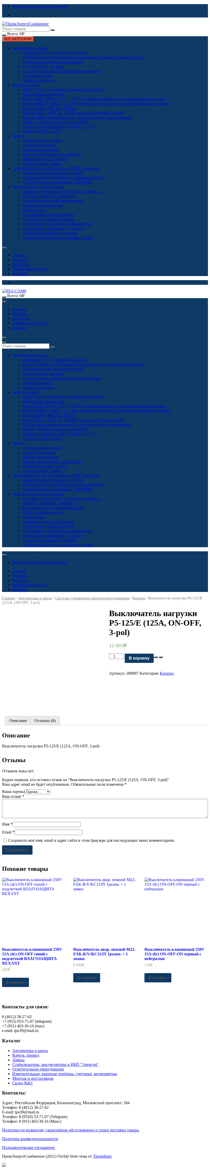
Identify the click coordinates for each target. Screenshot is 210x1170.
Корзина (19, 273)
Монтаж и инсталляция (32, 1078)
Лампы (18, 136)
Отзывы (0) (45, 720)
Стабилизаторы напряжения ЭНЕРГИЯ (57, 182)
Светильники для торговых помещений (57, 224)
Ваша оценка (13, 791)
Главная (19, 255)
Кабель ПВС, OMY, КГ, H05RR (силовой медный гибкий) (73, 113)
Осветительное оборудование (38, 187)
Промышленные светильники (49, 214)
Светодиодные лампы (42, 163)
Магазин (19, 260)
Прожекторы (34, 210)
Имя (7, 824)
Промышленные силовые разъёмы (53, 62)
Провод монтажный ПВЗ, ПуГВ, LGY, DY (60, 126)
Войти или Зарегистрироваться (39, 6)
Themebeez (102, 1156)
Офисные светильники (43, 205)
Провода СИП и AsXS (42, 131)
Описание (18, 720)
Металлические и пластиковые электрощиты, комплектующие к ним (83, 57)
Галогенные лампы (39, 145)
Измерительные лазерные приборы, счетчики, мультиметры (64, 1074)
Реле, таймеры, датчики (43, 66)
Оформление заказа (29, 269)
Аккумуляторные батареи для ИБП (53, 173)
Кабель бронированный (43, 94)
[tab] (18, 720)
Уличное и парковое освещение (50, 233)
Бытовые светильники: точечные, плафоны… (62, 191)
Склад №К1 (22, 1083)
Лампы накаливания (40, 150)
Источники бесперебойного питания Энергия (63, 177)
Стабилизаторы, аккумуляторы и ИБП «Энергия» (55, 168)
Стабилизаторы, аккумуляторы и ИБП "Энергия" (55, 1064)
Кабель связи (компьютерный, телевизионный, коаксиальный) (77, 117)
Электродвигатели (39, 80)
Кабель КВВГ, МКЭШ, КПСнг (49, 108)
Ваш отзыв (13, 796)
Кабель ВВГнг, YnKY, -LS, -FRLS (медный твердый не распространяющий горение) (96, 103)
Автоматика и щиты (30, 48)
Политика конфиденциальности (30, 1139)
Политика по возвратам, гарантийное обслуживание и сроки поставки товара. (71, 1130)
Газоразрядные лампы (42, 140)
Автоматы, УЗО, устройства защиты (54, 52)
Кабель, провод (25, 85)
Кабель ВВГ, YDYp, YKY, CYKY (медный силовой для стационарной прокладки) (94, 99)
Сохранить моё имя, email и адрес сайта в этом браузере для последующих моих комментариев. (91, 840)
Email (8, 832)
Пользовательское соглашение (29, 1147)
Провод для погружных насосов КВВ (55, 122)
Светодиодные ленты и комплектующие (58, 237)
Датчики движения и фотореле (50, 196)
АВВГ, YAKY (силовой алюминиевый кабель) (63, 89)
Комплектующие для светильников (53, 200)
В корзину (139, 658)
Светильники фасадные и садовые (53, 228)
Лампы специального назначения (52, 154)
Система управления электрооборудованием (61, 71)
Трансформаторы (37, 76)
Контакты (20, 264)
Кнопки (139, 598)
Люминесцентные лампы (45, 159)
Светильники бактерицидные (49, 219)
